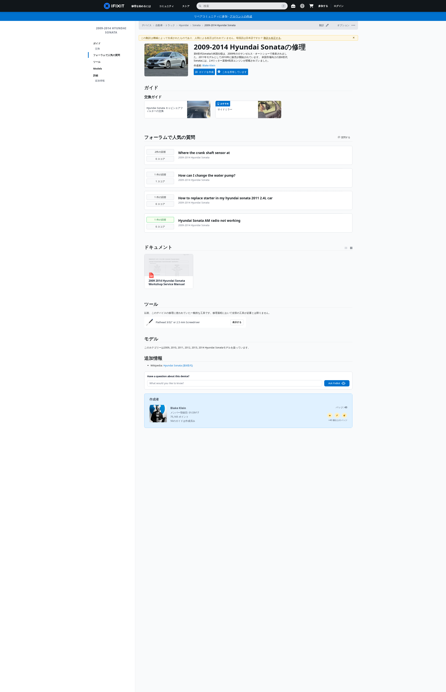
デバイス (147, 25)
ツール (97, 61)
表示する (236, 322)
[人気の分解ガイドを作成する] (344, 415)
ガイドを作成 (206, 72)
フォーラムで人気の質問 (106, 55)
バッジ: (341, 407)
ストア (186, 6)
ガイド (97, 43)
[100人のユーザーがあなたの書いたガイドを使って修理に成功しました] (337, 415)
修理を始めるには (141, 6)
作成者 (154, 399)
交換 (97, 48)
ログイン (339, 5)
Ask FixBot (334, 383)
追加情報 (100, 80)
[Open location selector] (302, 5)
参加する (323, 5)
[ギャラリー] (351, 247)
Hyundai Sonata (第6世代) (178, 365)
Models (97, 68)
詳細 (95, 75)
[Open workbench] (293, 5)
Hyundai (184, 25)
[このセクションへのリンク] (142, 359)
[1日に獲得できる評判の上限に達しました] (330, 415)
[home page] (114, 6)
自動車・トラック (165, 25)
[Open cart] (311, 5)
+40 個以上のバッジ (337, 420)
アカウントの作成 (241, 16)
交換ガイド (153, 96)
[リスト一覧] (346, 247)
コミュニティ (166, 6)
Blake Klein (208, 65)
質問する (345, 137)
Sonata (197, 25)
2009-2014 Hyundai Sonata (111, 30)
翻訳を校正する (272, 38)
